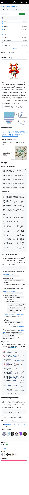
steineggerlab (6, 6)
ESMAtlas (6, 274)
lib (4, 29)
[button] (25, 170)
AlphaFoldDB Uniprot (9, 291)
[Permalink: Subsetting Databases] (1, 398)
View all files (14, 48)
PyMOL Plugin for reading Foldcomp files (14, 424)
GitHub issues (20, 326)
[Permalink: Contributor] (1, 429)
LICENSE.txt (6, 43)
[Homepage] (14, 2)
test (5, 34)
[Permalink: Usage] (1, 163)
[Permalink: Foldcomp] (1, 57)
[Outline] (27, 52)
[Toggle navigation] (2, 2)
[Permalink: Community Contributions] (1, 421)
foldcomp (14, 6)
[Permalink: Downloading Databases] (1, 254)
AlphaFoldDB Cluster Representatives (13, 314)
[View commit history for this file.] (26, 18)
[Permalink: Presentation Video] (1, 139)
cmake (5, 23)
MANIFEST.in (7, 45)
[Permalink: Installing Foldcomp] (1, 167)
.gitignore (6, 37)
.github (5, 21)
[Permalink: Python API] (1, 342)
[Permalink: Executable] (1, 191)
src (4, 32)
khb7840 (6, 18)
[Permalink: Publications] (1, 128)
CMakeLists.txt (7, 40)
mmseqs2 (4, 404)
